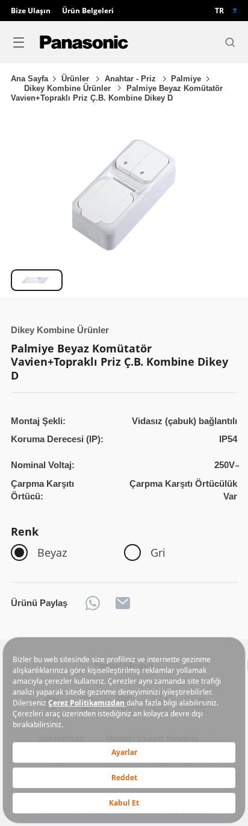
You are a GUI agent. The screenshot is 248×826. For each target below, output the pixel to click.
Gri (158, 552)
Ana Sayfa (29, 78)
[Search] (230, 42)
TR (219, 10)
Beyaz (52, 552)
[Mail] (122, 603)
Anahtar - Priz (131, 78)
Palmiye (186, 78)
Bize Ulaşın (31, 10)
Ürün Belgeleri (88, 10)
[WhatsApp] (92, 603)
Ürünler (76, 78)
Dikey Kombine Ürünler (68, 88)
